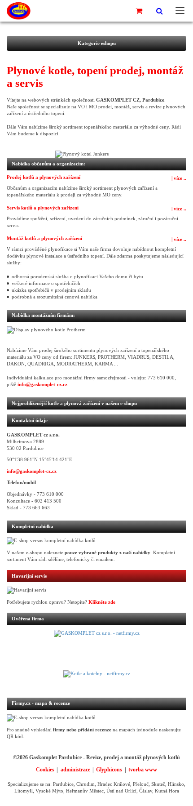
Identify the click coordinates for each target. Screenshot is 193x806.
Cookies (45, 769)
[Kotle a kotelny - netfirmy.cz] (96, 679)
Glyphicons (109, 769)
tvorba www (142, 769)
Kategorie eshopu (97, 43)
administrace (75, 769)
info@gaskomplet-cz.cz (42, 384)
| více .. (178, 178)
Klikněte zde (101, 602)
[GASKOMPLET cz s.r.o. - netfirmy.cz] (96, 650)
